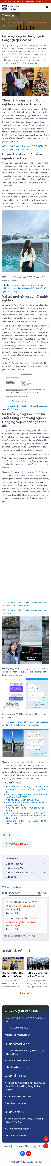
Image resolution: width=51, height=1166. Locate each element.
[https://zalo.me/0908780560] (45, 1145)
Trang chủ (6, 19)
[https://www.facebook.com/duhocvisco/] (22, 1153)
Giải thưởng (30, 1146)
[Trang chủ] (11, 7)
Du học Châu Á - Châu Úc (19, 872)
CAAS (35, 821)
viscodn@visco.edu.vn (16, 1135)
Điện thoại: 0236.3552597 (19, 1129)
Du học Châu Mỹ (14, 868)
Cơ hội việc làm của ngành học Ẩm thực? (25, 813)
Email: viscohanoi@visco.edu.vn (35, 2)
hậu (40, 786)
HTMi (43, 821)
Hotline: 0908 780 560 (17, 1028)
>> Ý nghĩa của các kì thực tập (14, 401)
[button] (47, 7)
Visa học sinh (12, 800)
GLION (18, 823)
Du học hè (11, 876)
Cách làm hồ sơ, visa (31, 800)
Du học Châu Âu (14, 863)
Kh (36, 786)
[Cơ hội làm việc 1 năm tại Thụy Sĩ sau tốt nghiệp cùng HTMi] (38, 972)
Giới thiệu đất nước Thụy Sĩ (19, 786)
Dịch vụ (18, 1146)
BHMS (10, 823)
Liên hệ (41, 1146)
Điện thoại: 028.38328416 (18, 1060)
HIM (28, 821)
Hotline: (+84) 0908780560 (14, 2)
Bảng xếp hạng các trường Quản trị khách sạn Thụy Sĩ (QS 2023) (26, 796)
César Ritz (11, 821)
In (46, 893)
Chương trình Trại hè (16, 808)
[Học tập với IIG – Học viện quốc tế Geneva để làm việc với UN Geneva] (13, 972)
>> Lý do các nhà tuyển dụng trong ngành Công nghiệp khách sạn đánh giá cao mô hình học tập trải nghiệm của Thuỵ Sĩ (24, 288)
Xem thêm (25, 993)
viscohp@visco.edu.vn (16, 1103)
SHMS (21, 821)
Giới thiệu (8, 1146)
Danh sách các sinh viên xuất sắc (22, 802)
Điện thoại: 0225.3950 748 (19, 1096)
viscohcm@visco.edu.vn (17, 1067)
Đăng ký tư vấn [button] (18, 844)
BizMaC (38, 1162)
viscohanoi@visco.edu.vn (18, 1035)
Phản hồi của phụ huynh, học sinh (27, 804)
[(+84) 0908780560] (45, 1138)
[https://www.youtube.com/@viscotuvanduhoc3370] (28, 1153)
